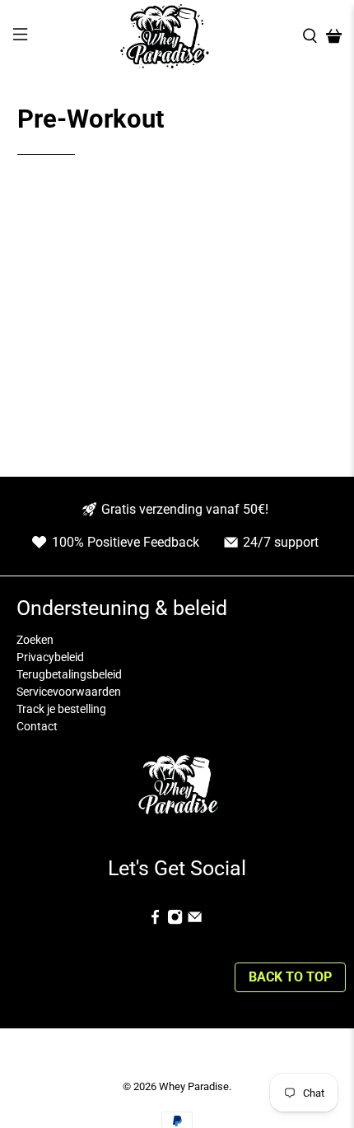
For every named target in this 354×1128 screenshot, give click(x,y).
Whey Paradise (194, 1086)
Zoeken (35, 639)
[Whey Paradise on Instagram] (175, 920)
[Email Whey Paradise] (195, 920)
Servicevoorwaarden (68, 691)
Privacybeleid (50, 657)
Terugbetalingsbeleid (69, 674)
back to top (290, 977)
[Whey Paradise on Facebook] (155, 920)
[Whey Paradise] (164, 36)
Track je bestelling (61, 708)
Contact (37, 726)
